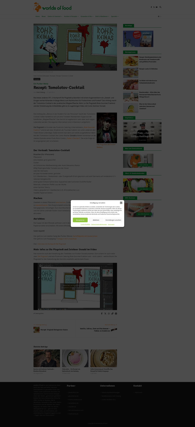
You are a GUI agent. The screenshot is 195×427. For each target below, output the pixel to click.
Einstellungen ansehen (113, 220)
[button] (121, 203)
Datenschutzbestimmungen (99, 224)
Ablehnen (96, 220)
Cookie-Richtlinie (85, 224)
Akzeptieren (80, 220)
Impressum (111, 224)
